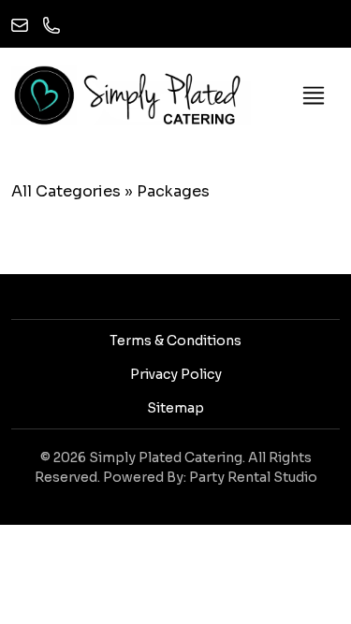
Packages (173, 191)
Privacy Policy (176, 374)
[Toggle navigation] (313, 95)
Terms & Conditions (175, 340)
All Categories (66, 191)
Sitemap (175, 407)
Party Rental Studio (253, 477)
